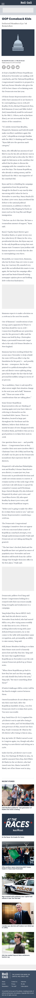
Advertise (23, 981)
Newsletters (5, 986)
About (3, 981)
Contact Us (14, 981)
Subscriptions (24, 986)
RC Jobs (23, 984)
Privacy (13, 984)
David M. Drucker (9, 60)
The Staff (13, 986)
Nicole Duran (21, 60)
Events (3, 984)
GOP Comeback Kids (16, 18)
